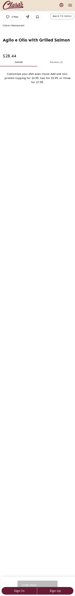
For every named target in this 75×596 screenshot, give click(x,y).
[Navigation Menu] (70, 5)
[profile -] (61, 5)
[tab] (19, 62)
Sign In (19, 591)
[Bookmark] (37, 17)
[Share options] (27, 17)
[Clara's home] (18, 5)
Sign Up (55, 591)
